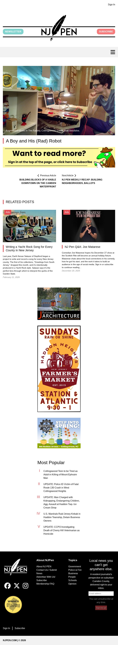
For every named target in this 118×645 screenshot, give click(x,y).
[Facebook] (7, 588)
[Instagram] (25, 588)
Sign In (111, 4)
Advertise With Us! (45, 577)
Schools (72, 580)
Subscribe (106, 31)
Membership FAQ (45, 584)
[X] (17, 588)
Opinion (72, 584)
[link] (59, 304)
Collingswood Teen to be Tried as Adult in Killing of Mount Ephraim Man (60, 474)
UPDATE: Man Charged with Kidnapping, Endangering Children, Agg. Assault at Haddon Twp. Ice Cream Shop (61, 502)
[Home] (16, 571)
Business (73, 573)
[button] (59, 28)
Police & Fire (75, 570)
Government (74, 566)
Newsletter (13, 31)
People (72, 577)
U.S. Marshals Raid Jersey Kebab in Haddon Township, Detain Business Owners (61, 517)
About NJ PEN (43, 566)
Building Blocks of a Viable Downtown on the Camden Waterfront (37, 183)
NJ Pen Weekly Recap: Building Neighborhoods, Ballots (82, 181)
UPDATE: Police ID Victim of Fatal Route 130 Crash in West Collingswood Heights (61, 487)
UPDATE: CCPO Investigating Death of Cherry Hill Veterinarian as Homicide (61, 530)
